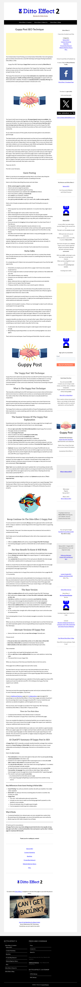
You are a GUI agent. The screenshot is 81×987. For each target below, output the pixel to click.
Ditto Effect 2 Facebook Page (66, 82)
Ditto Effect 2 (18, 891)
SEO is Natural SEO (66, 498)
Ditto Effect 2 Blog (55, 22)
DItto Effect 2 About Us (41, 22)
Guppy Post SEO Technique (66, 439)
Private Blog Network (29, 860)
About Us (32, 952)
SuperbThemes (45, 984)
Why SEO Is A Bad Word (66, 395)
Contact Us (32, 949)
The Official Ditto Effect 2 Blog (66, 638)
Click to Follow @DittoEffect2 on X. (66, 117)
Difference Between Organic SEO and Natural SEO (66, 557)
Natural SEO (29, 848)
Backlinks (29, 856)
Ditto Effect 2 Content (25, 22)
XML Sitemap (33, 977)
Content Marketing (29, 852)
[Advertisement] (29, 44)
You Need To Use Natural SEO (66, 531)
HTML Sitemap (33, 974)
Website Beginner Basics (29, 864)
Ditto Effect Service (66, 589)
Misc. (29, 867)
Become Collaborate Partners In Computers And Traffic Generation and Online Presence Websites (66, 624)
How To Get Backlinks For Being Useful (29, 922)
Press (31, 945)
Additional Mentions (16, 696)
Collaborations (33, 696)
